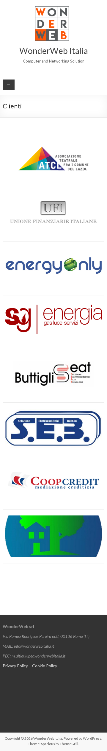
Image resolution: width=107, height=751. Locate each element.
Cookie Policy (44, 665)
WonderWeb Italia (53, 51)
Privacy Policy (15, 665)
